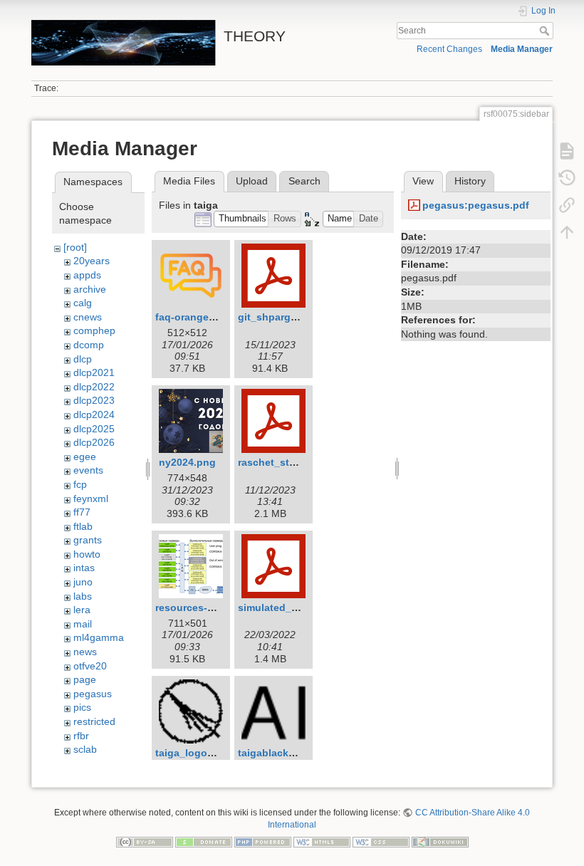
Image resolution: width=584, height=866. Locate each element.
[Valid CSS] (381, 841)
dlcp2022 (94, 386)
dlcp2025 (94, 428)
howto (86, 554)
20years (91, 260)
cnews (87, 317)
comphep (94, 330)
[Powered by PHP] (262, 841)
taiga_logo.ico (190, 752)
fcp (80, 484)
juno (83, 582)
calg (82, 302)
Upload (252, 181)
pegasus (92, 693)
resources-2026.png (203, 607)
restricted (94, 721)
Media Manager (522, 49)
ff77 (81, 512)
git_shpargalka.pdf (284, 317)
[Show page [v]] (567, 151)
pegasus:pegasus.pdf (475, 205)
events (88, 470)
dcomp (88, 344)
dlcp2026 (94, 442)
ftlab (83, 526)
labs (82, 596)
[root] (75, 247)
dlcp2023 (94, 400)
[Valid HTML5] (321, 841)
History (470, 181)
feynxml (90, 498)
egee (84, 456)
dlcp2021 (94, 372)
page (84, 679)
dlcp (82, 359)
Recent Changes (449, 49)
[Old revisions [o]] (567, 178)
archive (89, 289)
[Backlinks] (567, 205)
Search (546, 31)
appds (87, 275)
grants (87, 540)
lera (81, 609)
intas (84, 567)
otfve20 (90, 666)
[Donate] (203, 841)
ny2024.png (187, 462)
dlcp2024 (94, 414)
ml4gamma (98, 637)
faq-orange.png (193, 317)
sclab (85, 749)
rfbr (81, 735)
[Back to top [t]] (567, 232)
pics (82, 707)
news (85, 651)
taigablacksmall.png (287, 752)
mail (82, 624)
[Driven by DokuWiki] (440, 841)
